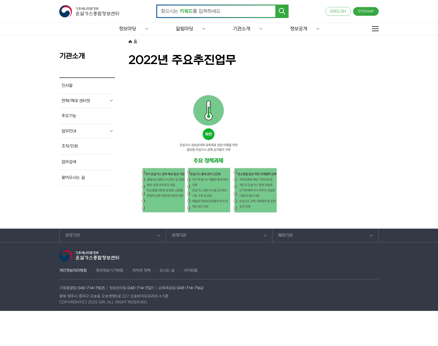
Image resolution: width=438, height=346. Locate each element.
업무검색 (69, 162)
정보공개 (298, 28)
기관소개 (241, 28)
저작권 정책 (141, 271)
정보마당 (127, 28)
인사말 (67, 85)
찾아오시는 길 (73, 178)
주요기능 (69, 116)
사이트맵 (190, 271)
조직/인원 (70, 146)
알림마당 (184, 28)
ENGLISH (338, 11)
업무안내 (69, 131)
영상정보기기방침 (109, 271)
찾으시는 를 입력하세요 (190, 11)
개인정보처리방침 (73, 271)
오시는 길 (167, 271)
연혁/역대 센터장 (76, 101)
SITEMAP (366, 11)
